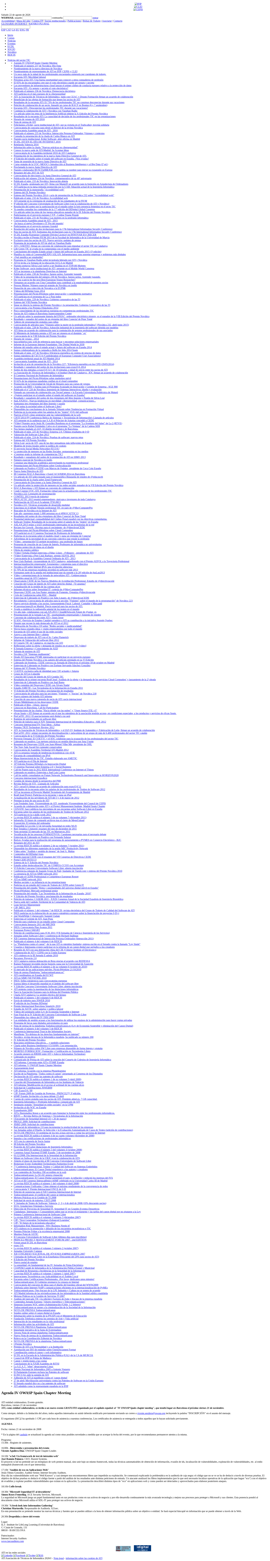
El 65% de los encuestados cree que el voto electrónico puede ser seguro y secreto (54, 82)
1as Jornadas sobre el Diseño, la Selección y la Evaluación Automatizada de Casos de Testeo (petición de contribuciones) (73, 1130)
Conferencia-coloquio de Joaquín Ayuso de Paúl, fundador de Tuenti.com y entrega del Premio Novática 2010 (68, 871)
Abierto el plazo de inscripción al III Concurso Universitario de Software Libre (52, 1161)
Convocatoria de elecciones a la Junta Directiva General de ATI (45, 175)
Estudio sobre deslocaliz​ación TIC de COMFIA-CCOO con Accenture (49, 865)
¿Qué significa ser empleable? (28, 257)
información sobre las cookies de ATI (84, 1558)
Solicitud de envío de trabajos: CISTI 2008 (35, 1200)
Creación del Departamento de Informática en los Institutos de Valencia (49, 1082)
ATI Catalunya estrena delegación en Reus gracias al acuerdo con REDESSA (52, 961)
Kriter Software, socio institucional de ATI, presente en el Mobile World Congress (54, 268)
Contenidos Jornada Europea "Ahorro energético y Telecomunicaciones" (49, 1301)
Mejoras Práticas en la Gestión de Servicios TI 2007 (39, 1296)
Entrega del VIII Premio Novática (30, 302)
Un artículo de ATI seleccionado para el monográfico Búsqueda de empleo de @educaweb (58, 476)
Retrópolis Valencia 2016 (26, 144)
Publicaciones (74, 21)
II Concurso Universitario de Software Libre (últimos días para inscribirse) (50, 1237)
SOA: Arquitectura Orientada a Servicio (33, 1206)
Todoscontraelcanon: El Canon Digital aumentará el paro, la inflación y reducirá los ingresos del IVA (63, 1178)
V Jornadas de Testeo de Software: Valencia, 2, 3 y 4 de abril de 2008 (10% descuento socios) (60, 1203)
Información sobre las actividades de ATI (34, 1324)
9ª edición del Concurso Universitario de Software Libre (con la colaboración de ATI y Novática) (61, 203)
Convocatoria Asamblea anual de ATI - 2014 (36, 361)
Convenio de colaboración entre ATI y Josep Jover (38, 617)
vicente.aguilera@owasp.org (151, 1413)
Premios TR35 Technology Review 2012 (34, 727)
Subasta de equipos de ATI (27, 651)
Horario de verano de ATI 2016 (29, 119)
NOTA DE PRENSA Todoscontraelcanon (34, 1310)
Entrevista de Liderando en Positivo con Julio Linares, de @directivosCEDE (51, 598)
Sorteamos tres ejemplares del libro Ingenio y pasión (39, 403)
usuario (18, 17)
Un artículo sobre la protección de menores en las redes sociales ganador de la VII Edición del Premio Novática (68, 485)
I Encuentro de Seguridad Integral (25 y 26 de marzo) (40, 1118)
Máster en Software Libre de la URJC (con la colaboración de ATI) (47, 1158)
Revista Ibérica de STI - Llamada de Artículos (36, 783)
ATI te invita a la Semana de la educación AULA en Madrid (43, 263)
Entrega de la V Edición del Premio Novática (36, 862)
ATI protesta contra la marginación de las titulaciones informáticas (46, 989)
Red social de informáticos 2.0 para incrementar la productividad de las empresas (53, 1127)
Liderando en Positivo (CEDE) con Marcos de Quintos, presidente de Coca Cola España (57, 468)
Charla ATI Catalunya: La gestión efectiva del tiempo (40, 995)
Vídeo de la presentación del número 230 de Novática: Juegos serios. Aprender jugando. (57, 277)
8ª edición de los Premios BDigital (31, 1003)
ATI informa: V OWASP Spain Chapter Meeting (38, 1065)
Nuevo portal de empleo (26, 1262)
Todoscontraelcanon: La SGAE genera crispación (38, 1175)
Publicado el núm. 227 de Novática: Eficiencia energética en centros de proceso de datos (57, 353)
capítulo (24, 1434)
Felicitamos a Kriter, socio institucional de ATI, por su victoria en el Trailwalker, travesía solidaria (61, 125)
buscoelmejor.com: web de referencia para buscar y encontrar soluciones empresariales (56, 341)
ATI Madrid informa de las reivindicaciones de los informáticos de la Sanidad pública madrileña (61, 1293)
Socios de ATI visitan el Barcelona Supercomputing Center (43, 313)
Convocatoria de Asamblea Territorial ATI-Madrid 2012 (41, 750)
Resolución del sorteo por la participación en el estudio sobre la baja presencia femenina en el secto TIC (65, 206)
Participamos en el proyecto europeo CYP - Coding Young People (46, 215)
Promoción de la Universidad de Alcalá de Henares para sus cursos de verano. (52, 384)
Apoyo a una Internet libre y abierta (31, 634)
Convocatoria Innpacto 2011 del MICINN (34, 924)
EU (17, 29)
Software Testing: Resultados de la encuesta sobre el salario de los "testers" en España (56, 522)
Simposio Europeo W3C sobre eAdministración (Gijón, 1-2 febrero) (47, 1304)
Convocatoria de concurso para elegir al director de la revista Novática (48, 127)
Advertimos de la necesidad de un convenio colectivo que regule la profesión (51, 538)
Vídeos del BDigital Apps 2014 (29, 291)
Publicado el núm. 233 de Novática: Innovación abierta (41, 181)
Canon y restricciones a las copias (30, 1361)
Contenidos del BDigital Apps (28, 854)
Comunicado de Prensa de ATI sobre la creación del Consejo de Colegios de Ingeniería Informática (62, 1059)
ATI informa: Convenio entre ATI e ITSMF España (39, 1062)
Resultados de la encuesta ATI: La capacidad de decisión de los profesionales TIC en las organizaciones (65, 116)
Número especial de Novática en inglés (33, 460)
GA (13, 29)
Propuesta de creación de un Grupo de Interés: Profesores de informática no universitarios (58, 544)
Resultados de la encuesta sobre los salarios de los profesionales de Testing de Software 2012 (59, 789)
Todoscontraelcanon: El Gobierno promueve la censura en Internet (46, 1282)
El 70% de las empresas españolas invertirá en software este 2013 (46, 569)
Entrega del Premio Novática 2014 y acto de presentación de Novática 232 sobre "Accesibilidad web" (64, 195)
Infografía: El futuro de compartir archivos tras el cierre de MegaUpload (49, 820)
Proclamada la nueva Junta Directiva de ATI (35, 167)
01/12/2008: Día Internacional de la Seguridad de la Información (45, 1155)
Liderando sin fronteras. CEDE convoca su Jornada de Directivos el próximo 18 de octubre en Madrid (64, 662)
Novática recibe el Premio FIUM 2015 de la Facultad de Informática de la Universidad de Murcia (62, 237)
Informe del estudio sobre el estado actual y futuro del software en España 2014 (53, 347)
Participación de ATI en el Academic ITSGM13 (37, 502)
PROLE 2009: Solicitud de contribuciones (34, 1121)
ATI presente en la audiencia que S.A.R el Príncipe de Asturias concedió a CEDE (54, 420)
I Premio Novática (23, 1344)
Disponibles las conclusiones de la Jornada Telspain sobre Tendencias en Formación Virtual (59, 409)
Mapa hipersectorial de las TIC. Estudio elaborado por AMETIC (45, 758)
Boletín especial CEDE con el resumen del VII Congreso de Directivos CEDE (52, 857)
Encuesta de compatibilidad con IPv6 (32, 755)
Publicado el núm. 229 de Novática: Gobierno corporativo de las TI (47, 299)
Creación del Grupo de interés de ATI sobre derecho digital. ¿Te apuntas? (50, 583)
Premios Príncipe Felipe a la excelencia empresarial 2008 (42, 1231)
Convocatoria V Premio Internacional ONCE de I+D (40, 1189)
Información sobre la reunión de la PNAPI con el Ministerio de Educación (50, 1315)
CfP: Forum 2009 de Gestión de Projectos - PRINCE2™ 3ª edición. (47, 1093)
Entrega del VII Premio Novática (30, 440)
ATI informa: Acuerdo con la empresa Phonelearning (40, 1071)
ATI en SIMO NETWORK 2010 (30, 978)
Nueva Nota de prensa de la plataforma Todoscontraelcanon (43, 1335)
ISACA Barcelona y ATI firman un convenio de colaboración (44, 488)
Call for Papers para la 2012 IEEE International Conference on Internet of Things (54, 769)
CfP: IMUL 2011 (22, 907)
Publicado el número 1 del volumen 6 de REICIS (38, 997)
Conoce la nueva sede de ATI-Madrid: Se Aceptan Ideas (41, 150)
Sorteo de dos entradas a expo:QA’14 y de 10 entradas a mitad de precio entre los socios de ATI (61, 370)
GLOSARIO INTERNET (14, 23)
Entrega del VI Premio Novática (29, 668)
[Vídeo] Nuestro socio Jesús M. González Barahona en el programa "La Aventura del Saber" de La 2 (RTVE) (68, 423)
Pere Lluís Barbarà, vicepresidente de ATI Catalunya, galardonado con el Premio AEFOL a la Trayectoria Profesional (71, 561)
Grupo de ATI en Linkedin (27, 674)
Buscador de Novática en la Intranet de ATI (35, 510)
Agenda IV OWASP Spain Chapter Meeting (35, 63)
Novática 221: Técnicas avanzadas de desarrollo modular (42, 505)
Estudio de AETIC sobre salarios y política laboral (38, 1009)
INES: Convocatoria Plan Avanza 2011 (33, 927)
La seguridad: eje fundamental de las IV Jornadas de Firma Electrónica (48, 1265)
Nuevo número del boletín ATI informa (33, 696)
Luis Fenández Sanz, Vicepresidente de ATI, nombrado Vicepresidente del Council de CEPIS (60, 803)
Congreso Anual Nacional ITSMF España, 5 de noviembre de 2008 (47, 1152)
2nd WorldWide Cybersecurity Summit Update (37, 916)
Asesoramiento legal (24, 1068)
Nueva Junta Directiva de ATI (28, 471)
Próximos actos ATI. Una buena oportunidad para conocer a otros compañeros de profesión (58, 80)
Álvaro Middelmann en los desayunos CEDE (36, 702)
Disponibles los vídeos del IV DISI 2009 (34, 1017)
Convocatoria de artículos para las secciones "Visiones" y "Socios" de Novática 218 (55, 693)
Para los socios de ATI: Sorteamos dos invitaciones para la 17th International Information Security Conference (68, 232)
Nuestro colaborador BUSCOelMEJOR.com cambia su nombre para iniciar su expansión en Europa (63, 170)
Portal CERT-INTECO (25, 859)
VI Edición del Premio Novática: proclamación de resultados (43, 690)
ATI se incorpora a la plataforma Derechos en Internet (40, 271)
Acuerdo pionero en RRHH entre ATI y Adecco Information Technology (50, 1054)
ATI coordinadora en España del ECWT (33, 975)
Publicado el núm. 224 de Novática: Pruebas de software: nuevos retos (48, 437)
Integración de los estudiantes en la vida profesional (39, 1321)
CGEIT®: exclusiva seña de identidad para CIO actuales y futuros (46, 671)
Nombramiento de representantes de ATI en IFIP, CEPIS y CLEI (45, 71)
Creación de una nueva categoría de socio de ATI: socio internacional (48, 699)
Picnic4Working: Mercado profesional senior (36, 890)
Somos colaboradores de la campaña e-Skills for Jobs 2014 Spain (46, 350)
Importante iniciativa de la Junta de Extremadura (37, 1330)
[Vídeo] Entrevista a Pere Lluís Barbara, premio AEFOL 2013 (44, 555)
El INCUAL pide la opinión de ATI (31, 1375)
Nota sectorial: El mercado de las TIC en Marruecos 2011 (42, 831)
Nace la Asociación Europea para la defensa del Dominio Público (46, 992)
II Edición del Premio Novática (29, 1259)
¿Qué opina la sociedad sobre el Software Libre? (38, 406)
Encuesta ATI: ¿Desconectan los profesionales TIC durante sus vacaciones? (51, 108)
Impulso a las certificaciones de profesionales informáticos (42, 1138)
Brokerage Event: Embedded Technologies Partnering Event (43, 1163)
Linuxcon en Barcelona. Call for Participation (36, 707)
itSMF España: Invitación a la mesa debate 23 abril (39, 1096)
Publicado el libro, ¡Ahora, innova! (31, 705)
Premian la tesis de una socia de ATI (31, 800)
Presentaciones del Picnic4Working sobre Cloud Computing (43, 530)
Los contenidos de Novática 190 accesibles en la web (40, 1172)
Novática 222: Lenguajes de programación (35, 493)
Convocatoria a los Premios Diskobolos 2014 (36, 308)
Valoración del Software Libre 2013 (31, 434)
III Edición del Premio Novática (29, 1144)
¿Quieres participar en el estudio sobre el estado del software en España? (49, 395)
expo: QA (19, 1245)
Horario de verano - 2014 (26, 339)
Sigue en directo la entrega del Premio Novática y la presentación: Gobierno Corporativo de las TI (62, 305)
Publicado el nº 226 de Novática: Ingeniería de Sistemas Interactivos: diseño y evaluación (58, 389)
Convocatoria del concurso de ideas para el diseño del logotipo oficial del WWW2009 (56, 1285)
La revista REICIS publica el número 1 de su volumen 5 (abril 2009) (47, 1079)
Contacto (117, 21)
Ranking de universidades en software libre (35, 719)
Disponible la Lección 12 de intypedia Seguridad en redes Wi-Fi (45, 826)
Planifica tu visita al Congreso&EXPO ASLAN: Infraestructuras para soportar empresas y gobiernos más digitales (70, 254)
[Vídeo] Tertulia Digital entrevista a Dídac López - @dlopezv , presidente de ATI (53, 553)
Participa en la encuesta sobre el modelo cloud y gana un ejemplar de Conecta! (52, 536)
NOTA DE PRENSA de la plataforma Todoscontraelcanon (43, 1341)
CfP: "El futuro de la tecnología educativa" (35, 1223)
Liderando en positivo (24, 1056)
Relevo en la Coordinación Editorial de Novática (38, 1338)
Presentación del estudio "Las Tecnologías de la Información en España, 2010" (52, 893)
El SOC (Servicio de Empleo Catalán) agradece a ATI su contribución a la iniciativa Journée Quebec (63, 620)
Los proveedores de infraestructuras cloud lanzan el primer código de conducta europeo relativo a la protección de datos (72, 85)
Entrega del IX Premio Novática (29, 192)
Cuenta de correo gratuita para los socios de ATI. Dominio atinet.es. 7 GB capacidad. (55, 1099)
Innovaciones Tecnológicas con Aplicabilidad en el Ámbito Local (46, 1276)
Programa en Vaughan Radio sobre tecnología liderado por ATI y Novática (50, 260)
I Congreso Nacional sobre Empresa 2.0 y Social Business (42, 766)
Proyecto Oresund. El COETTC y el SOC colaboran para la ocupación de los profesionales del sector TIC (66, 738)
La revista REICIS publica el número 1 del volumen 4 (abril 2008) (46, 1183)
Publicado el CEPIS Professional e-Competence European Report (46, 876)
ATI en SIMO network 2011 (28, 879)
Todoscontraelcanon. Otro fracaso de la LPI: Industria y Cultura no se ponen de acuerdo (57, 1290)
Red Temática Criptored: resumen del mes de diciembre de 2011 (45, 828)
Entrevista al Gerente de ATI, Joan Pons (33, 919)
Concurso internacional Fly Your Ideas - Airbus (37, 724)
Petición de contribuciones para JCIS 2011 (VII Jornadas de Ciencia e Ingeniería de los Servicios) (62, 933)
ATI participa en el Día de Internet (30, 761)
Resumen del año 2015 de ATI (29, 172)
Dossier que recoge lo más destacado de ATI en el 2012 (41, 623)
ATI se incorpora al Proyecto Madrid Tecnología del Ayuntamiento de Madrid (52, 792)
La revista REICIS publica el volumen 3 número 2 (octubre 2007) (46, 1248)
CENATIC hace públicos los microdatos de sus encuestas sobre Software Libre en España (58, 809)
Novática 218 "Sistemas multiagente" (32, 654)
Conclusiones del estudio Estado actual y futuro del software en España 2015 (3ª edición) (57, 251)
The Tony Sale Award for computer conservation (38, 747)
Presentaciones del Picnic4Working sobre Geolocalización (42, 465)
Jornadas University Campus (28, 1251)
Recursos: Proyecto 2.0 (25, 958)
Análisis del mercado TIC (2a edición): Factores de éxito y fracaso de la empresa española (58, 1299)
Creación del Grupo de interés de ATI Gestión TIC (39, 676)
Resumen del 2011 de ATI (26, 843)
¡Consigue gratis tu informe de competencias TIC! (38, 454)
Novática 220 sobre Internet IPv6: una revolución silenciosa (43, 567)
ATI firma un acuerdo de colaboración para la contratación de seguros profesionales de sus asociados (63, 330)
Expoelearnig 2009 (23, 1110)
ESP (3, 29)
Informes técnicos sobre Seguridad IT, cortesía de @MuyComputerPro (48, 589)
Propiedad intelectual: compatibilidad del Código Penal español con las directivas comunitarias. (60, 519)
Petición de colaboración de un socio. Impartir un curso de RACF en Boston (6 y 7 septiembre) (60, 105)
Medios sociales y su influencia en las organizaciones (40, 882)
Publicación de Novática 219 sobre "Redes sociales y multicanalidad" (48, 626)
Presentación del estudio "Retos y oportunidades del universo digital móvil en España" (56, 888)
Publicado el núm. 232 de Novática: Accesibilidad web (41, 198)
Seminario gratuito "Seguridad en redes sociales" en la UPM (43, 1104)
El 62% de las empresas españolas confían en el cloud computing (46, 381)
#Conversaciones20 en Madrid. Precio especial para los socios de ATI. (48, 606)
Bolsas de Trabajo (91, 21)
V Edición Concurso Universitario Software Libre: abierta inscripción (48, 986)
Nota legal (59, 1558)
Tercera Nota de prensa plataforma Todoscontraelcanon (41, 1332)
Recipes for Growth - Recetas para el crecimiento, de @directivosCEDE (49, 527)
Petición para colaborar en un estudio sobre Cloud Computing (44, 921)
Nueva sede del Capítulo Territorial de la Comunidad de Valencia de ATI (49, 902)
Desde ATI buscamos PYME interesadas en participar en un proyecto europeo (52, 657)
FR (27, 29)
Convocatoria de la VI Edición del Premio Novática (39, 736)
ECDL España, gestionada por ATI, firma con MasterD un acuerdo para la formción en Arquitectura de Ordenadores (71, 184)
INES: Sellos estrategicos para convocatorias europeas (40, 980)
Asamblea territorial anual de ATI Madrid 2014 (37, 358)
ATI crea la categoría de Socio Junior (32, 1141)
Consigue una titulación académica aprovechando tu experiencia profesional (51, 462)
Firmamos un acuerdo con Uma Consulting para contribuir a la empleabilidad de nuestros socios (61, 282)
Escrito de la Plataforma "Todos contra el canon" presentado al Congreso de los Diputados (58, 1073)
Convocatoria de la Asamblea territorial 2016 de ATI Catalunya (45, 153)
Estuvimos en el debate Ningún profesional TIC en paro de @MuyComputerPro (53, 507)
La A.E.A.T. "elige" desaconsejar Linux (33, 1366)
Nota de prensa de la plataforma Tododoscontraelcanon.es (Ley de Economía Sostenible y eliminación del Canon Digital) (73, 1026)
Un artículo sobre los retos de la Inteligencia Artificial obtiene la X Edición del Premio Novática (61, 113)
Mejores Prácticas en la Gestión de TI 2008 (35, 1197)
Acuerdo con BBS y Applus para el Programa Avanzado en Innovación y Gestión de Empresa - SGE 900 (66, 386)
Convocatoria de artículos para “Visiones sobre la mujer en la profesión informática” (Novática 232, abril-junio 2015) (71, 324)
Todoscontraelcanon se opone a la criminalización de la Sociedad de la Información (55, 1307)
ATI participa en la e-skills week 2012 (32, 814)
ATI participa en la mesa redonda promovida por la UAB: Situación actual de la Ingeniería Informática (64, 187)
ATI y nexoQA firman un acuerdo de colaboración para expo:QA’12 (47, 786)
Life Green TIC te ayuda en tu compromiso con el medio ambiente (46, 248)
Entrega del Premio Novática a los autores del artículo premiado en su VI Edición (54, 659)
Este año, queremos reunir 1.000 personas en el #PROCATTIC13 (46, 513)
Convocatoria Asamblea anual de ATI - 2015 (36, 220)
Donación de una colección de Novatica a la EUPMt (39, 288)
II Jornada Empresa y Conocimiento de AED (36, 648)
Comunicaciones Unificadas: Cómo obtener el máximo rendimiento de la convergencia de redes (61, 1186)
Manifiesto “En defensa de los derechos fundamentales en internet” (47, 1034)
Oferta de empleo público (26, 550)
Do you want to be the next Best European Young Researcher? (44, 279)
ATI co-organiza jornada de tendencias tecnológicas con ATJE (44, 752)
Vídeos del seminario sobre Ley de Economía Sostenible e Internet (46, 1011)
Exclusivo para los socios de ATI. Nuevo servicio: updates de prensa (47, 240)
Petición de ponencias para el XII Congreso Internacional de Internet (47, 1192)
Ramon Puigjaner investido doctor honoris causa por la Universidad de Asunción (53, 964)
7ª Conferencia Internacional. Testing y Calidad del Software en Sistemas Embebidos (55, 1166)
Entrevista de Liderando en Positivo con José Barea (39, 682)
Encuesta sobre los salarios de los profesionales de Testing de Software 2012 (51, 812)
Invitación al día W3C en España (30, 1107)
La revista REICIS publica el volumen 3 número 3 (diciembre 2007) (47, 1217)
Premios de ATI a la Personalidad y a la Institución (38, 1346)
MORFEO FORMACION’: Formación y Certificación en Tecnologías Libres (52, 1051)
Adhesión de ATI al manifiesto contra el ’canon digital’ (41, 1377)
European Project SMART (27, 930)
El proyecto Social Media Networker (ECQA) (36, 448)
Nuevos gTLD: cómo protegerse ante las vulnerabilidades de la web (47, 415)
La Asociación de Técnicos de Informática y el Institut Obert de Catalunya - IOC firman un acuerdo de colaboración (71, 372)
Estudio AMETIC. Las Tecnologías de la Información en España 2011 (48, 688)
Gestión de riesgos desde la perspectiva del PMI (37, 781)
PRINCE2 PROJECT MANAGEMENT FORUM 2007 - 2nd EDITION (50, 1239)
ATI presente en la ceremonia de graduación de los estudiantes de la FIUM (50, 201)
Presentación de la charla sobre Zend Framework (38, 479)
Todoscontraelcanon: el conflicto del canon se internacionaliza (44, 1194)
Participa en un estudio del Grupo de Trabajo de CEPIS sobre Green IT (49, 885)
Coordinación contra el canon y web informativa (37, 1352)
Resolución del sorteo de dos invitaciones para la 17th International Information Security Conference (63, 229)
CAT (8, 29)
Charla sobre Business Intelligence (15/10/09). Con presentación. (46, 1045)
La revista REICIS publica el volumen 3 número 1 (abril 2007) (44, 1273)
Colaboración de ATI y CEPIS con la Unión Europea (40, 952)
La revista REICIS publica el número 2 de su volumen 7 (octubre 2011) (49, 845)
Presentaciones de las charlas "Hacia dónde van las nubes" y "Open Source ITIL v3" (55, 710)
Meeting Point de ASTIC (26, 1234)
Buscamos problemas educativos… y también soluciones (42, 1042)
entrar (95, 17)
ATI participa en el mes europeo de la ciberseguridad (39, 94)
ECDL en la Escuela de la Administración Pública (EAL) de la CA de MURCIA (53, 1355)
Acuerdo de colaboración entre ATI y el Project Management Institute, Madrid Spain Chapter (59, 806)
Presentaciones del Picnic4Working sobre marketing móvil (42, 378)
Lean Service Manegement (27, 904)
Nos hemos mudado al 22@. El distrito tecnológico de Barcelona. (46, 429)
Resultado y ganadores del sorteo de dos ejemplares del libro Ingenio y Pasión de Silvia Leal (59, 398)
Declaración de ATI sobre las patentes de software (38, 1076)
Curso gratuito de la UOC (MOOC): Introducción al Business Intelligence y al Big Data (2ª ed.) (61, 164)
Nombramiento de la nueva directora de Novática (38, 68)
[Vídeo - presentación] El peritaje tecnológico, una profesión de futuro (48, 541)
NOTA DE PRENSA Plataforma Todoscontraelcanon (40, 1327)
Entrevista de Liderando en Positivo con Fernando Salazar (42, 837)
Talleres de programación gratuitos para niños (36, 322)
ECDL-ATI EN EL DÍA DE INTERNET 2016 (37, 141)
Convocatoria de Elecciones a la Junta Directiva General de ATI (45, 482)
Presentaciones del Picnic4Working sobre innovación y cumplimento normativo (53, 293)
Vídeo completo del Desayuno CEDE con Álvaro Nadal (41, 685)
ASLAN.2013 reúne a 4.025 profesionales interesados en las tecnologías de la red (54, 524)
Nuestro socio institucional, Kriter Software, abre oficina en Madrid (47, 139)
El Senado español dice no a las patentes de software (39, 1383)
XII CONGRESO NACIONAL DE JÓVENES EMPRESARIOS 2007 (49, 1254)
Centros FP (37, 21)
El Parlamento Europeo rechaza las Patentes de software (41, 1372)
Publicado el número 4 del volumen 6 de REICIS (38, 941)
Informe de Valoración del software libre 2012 (36, 640)
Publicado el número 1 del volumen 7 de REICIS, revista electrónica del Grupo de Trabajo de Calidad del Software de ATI (74, 910)
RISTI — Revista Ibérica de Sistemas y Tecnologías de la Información (48, 1116)
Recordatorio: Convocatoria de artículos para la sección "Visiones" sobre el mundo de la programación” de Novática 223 (73, 600)
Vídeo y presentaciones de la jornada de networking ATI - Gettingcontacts (50, 575)
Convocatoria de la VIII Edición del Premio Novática (40, 336)
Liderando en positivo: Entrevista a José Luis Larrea (39, 772)
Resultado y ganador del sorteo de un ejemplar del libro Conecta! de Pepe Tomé (53, 319)
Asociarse (107, 21)
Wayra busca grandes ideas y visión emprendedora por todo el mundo (48, 629)
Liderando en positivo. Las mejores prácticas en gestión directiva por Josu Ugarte (54, 741)
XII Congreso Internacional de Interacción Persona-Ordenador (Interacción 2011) (54, 938)
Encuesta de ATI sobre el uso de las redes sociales (38, 631)
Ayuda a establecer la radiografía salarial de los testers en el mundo (46, 609)
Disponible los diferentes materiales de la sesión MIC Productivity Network (51, 848)
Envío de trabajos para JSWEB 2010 (32, 1000)
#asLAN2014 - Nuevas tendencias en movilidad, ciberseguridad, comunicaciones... (55, 400)
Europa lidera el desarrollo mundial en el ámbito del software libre (46, 983)
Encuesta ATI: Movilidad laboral (30, 77)
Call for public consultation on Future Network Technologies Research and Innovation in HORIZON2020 (66, 775)
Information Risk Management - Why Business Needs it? (42, 1225)
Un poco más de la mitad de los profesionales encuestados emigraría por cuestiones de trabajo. (60, 74)
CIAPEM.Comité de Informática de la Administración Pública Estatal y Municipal (54, 1268)
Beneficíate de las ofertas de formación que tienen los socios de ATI (47, 99)
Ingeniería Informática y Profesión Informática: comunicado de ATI (47, 1102)
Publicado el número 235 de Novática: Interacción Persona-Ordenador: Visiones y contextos (59, 133)
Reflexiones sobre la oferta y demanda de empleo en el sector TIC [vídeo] (50, 645)
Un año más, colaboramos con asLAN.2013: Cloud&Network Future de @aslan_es (55, 612)
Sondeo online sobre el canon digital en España (37, 1313)
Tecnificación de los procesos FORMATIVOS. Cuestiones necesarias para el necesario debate (60, 834)
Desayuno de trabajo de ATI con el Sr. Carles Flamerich (41, 637)
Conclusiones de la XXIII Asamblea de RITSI (36, 1363)
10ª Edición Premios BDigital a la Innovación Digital (40, 764)
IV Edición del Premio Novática (29, 1040)
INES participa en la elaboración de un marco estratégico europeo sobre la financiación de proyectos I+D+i (66, 913)
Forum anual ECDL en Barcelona (30, 1242)
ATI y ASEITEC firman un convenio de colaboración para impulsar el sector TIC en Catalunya (61, 246)
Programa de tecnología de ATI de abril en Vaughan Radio (42, 243)
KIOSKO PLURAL (39, 23)
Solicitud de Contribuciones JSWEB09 (33, 1087)
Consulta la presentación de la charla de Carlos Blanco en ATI (44, 136)
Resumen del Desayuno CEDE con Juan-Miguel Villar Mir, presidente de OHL (53, 744)
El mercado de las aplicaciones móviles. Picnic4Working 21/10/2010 (47, 969)
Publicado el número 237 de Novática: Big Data (37, 65)
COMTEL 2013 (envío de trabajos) (31, 496)
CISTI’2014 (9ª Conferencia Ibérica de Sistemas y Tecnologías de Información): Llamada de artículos (64, 417)
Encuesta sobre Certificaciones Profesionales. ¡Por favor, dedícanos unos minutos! (54, 1279)
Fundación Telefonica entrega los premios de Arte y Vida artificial (46, 1318)
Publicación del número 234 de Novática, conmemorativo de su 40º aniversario (53, 178)
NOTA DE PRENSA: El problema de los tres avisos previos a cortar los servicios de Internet (59, 1132)
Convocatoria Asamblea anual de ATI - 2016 (36, 130)
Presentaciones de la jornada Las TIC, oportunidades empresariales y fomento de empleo (57, 614)
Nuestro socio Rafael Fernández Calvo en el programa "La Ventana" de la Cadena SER (57, 426)
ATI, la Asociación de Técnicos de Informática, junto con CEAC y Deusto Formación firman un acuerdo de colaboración (73, 96)
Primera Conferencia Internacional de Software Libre (40, 1214)
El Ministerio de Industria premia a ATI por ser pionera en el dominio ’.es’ (50, 333)
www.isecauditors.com (12, 1541)
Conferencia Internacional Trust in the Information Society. (43, 1031)
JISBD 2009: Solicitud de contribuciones (34, 1124)
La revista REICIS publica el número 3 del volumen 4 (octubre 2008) (48, 1149)
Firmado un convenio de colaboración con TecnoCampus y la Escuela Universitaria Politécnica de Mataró (66, 392)
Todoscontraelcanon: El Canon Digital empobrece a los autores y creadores (51, 1169)
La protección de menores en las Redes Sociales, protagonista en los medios (51, 451)
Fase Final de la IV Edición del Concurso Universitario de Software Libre (50, 1014)
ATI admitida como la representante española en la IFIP (41, 1386)
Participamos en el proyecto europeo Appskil (36, 226)
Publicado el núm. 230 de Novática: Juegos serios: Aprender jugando (48, 274)
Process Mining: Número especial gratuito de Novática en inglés (45, 285)
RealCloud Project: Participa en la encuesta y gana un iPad (42, 795)
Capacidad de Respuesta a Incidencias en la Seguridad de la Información (49, 1270)
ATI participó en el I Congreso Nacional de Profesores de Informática (48, 533)
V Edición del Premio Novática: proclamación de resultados (43, 896)
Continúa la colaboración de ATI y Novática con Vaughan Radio (45, 110)
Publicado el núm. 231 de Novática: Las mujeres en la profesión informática (51, 217)
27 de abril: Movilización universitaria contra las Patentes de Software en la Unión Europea (58, 1380)
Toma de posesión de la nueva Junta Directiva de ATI (40, 161)
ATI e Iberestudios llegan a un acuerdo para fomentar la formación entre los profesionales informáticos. (64, 1113)
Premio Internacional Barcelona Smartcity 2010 (37, 1006)
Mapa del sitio (23, 21)
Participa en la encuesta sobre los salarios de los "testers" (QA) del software (51, 412)
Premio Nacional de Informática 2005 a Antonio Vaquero (42, 1369)
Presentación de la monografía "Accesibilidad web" (39, 189)
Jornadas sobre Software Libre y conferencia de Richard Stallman (46, 935)
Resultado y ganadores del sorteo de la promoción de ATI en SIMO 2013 (50, 457)
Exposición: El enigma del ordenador (32, 823)
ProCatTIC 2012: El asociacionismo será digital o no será (42, 716)
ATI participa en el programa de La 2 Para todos (37, 296)
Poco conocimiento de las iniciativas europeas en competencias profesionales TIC (54, 310)
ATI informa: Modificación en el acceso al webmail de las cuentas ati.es (49, 1085)
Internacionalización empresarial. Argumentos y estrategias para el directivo (51, 564)
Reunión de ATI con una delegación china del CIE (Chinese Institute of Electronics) (55, 949)
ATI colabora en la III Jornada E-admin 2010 (36, 955)
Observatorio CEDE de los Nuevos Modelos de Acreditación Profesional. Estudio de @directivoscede (64, 581)
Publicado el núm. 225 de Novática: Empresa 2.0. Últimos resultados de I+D (51, 431)
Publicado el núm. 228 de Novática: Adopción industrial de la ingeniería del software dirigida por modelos (66, 327)
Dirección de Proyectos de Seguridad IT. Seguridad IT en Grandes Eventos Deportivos (56, 1209)
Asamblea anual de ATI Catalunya (31, 578)
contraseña (57, 17)
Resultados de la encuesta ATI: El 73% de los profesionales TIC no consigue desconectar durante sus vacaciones (69, 102)
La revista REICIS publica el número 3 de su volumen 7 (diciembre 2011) (50, 817)
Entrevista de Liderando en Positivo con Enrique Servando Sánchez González (52, 665)
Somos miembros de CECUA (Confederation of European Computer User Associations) (57, 355)
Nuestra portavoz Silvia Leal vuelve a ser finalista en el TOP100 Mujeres (50, 265)
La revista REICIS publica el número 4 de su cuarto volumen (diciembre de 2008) (54, 1135)
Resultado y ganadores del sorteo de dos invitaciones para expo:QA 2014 (50, 367)
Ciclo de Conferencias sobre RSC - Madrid (35, 595)
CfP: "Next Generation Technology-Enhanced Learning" (42, 1220)
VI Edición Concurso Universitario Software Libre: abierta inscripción (48, 868)
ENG (22, 29)
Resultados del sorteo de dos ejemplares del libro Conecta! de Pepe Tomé (50, 516)
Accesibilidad (8, 21)
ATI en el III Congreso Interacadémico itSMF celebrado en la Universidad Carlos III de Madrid (61, 1180)
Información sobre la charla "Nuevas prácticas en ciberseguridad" (46, 147)
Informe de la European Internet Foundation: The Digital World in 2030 (49, 344)
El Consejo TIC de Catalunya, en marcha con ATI (38, 643)
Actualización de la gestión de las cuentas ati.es (37, 586)
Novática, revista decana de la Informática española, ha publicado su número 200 (53, 1037)
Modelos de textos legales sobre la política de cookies (40, 446)
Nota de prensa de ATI (25, 122)
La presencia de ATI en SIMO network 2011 (36, 873)
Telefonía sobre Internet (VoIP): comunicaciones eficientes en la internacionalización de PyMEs (61, 1287)
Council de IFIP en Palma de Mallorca (32, 1358)
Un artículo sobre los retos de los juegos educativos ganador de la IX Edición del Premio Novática (62, 212)
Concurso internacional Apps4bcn (30, 778)
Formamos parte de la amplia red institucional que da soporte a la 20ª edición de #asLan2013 (59, 572)
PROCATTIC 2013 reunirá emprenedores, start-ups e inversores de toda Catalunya (54, 499)
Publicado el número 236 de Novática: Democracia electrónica (44, 91)
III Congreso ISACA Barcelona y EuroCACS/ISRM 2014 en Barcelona (49, 474)
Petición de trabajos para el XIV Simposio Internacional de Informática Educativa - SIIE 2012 (60, 721)
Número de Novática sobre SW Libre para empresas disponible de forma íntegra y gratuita (58, 1048)
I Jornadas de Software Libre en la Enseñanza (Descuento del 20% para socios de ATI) (56, 1256)
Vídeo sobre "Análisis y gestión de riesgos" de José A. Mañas (44, 851)
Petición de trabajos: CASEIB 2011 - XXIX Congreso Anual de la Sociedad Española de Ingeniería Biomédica (68, 899)
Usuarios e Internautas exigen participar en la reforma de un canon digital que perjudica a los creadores (64, 947)
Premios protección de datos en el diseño (34, 547)
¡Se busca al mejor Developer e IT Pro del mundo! (38, 223)
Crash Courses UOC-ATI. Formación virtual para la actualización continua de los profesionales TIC (63, 491)
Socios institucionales (55, 21)
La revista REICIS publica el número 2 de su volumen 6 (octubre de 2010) (50, 966)
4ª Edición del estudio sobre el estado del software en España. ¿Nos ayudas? (51, 158)
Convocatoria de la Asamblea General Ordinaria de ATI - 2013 (44, 558)
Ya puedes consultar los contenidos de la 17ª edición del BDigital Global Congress (54, 209)
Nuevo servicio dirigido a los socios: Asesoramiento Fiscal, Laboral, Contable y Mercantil (58, 603)
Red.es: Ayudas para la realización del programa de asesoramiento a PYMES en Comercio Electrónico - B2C (67, 840)
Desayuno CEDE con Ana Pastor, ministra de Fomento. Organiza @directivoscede (54, 592)
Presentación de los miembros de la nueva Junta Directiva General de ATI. (50, 156)
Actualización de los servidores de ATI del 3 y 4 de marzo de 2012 (46, 797)
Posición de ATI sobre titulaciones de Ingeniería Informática (43, 1147)
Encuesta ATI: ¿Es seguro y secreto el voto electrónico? (41, 88)
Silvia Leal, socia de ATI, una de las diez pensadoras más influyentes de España (53, 443)
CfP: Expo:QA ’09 (23, 1090)
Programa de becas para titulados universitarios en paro (41, 1023)
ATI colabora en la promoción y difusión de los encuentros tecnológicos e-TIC (52, 1228)
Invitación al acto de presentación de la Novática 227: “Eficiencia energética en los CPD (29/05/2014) (64, 364)
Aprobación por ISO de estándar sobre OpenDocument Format (45, 1349)
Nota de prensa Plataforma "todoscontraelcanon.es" (39, 972)
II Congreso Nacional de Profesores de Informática (39, 375)
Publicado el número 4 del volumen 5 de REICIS (38, 1028)
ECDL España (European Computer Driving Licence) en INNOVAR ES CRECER (55, 234)
